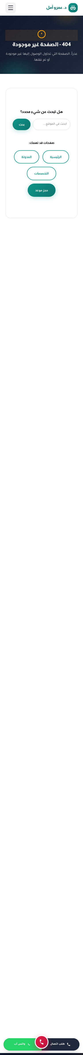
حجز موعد (41, 190)
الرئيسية (56, 157)
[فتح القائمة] (10, 7)
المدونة (26, 157)
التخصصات (41, 173)
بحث (22, 124)
